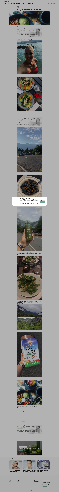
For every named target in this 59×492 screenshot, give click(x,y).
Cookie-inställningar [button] (42, 200)
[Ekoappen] (16, 201)
